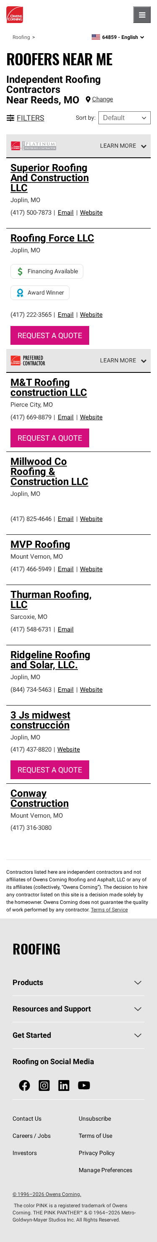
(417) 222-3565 (30, 314)
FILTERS (30, 118)
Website (91, 212)
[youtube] (84, 1085)
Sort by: (85, 117)
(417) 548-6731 (30, 629)
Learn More (118, 145)
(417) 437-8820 (30, 749)
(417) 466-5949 (30, 569)
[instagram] (44, 1086)
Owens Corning (14, 14)
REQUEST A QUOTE (50, 335)
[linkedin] (64, 1086)
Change (102, 99)
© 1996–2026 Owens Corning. (47, 1194)
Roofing (21, 37)
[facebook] (24, 1086)
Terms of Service (109, 909)
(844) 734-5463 (30, 689)
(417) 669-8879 (30, 417)
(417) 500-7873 (30, 212)
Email (66, 212)
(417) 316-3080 (30, 827)
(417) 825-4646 (30, 519)
